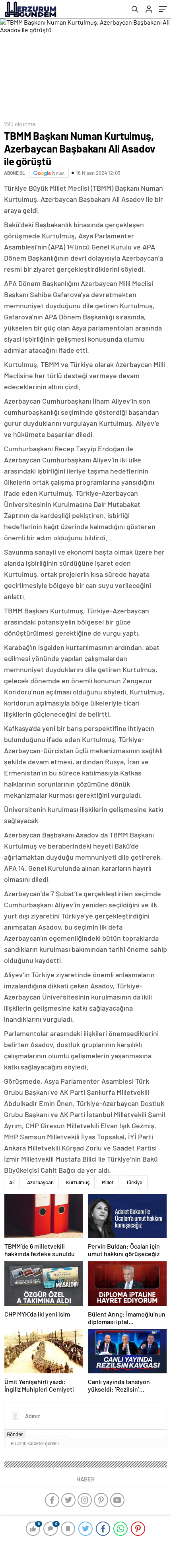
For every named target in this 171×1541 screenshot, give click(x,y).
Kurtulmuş (77, 1182)
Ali (12, 1182)
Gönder (15, 1434)
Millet (108, 1182)
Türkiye (134, 1182)
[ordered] (47, 1436)
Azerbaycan (40, 1182)
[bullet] (53, 1436)
